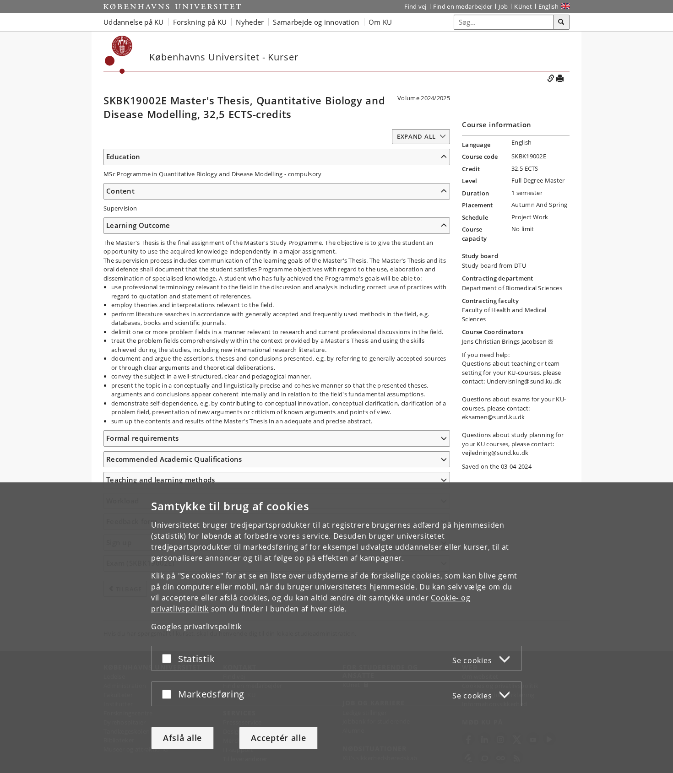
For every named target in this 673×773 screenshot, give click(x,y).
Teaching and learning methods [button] (160, 479)
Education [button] (123, 156)
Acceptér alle (278, 737)
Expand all (416, 136)
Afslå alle (182, 737)
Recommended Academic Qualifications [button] (174, 459)
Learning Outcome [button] (138, 225)
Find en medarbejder (463, 6)
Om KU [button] (380, 22)
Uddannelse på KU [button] (133, 22)
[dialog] (336, 627)
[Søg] (561, 22)
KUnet (523, 6)
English (548, 6)
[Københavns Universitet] (172, 6)
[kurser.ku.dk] (119, 55)
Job (503, 6)
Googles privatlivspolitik (196, 627)
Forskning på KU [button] (200, 22)
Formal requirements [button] (142, 438)
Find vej (415, 6)
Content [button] (120, 190)
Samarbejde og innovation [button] (316, 22)
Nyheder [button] (250, 22)
